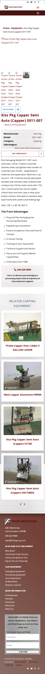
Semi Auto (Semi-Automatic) (28, 148)
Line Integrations (13, 578)
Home (6, 28)
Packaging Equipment (15, 571)
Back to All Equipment (15, 124)
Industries (9, 602)
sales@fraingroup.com (15, 540)
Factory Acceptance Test (16, 557)
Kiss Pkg (37, 133)
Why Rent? (10, 551)
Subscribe (23, 652)
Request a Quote (13, 585)
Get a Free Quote (19, 153)
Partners (9, 598)
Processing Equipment (15, 574)
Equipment (16, 28)
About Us (9, 609)
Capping (37, 141)
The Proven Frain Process (16, 554)
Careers (18, 665)
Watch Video (8, 109)
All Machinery (11, 581)
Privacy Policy (20, 662)
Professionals (11, 595)
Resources (10, 605)
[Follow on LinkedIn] (28, 2)
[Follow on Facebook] (38, 2)
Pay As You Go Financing (16, 561)
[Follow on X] (35, 2)
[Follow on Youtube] (31, 2)
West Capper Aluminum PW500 (22, 394)
